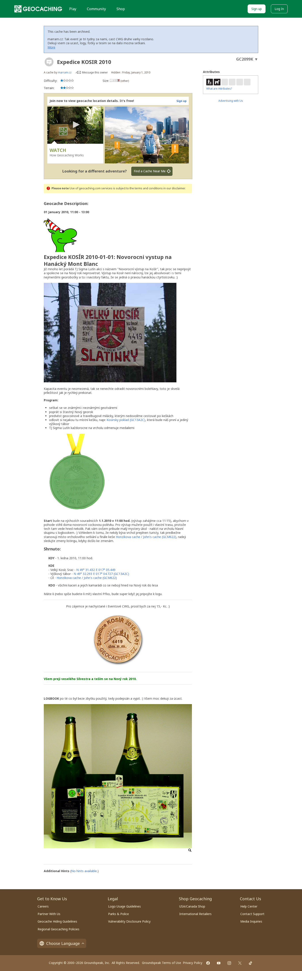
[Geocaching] (38, 8)
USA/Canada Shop (192, 906)
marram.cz (64, 72)
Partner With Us (49, 914)
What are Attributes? (219, 88)
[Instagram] (229, 963)
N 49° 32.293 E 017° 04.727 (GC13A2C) (101, 574)
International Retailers (195, 914)
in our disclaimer (174, 188)
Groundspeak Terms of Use (161, 963)
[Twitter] (240, 963)
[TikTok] (250, 963)
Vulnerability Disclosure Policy (129, 921)
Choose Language (63, 943)
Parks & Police (118, 914)
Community (96, 8)
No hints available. (84, 871)
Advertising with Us (230, 101)
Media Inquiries (251, 921)
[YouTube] (218, 963)
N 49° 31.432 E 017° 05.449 (95, 570)
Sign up (256, 9)
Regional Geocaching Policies (58, 929)
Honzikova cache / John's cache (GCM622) (146, 537)
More (51, 47)
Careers (43, 906)
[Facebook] (208, 963)
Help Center (248, 906)
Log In (279, 9)
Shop (121, 8)
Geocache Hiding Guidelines (57, 921)
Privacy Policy (192, 963)
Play (72, 8)
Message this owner (95, 72)
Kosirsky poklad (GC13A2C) (126, 420)
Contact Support (252, 914)
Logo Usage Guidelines (124, 906)
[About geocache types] (49, 62)
